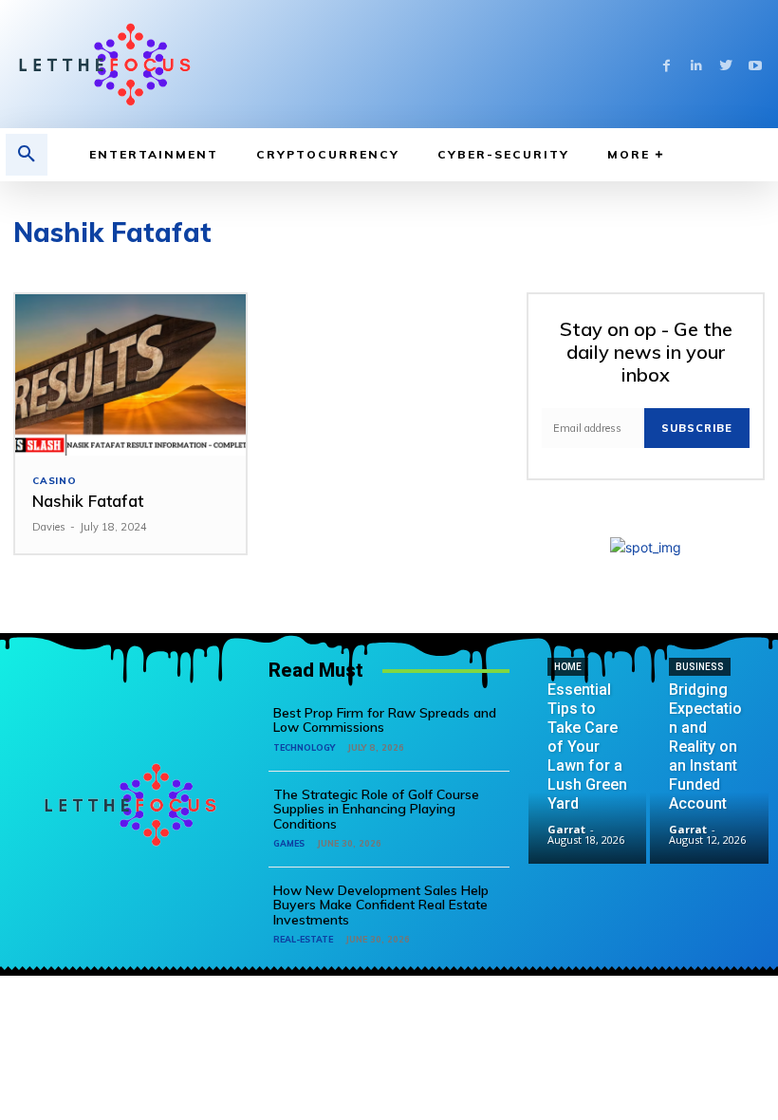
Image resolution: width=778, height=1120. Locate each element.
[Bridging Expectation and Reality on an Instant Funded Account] (709, 804)
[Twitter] (725, 64)
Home (568, 667)
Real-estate (303, 939)
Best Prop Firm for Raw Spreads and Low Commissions (384, 720)
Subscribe (696, 428)
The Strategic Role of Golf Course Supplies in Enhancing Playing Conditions (376, 809)
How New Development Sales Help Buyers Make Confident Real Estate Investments (381, 905)
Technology (304, 747)
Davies (48, 526)
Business (700, 667)
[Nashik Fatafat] (130, 375)
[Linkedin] (696, 64)
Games (289, 843)
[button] (26, 155)
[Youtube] (755, 64)
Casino (54, 481)
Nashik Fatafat (87, 501)
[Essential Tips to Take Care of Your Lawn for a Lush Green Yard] (587, 804)
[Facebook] (666, 64)
